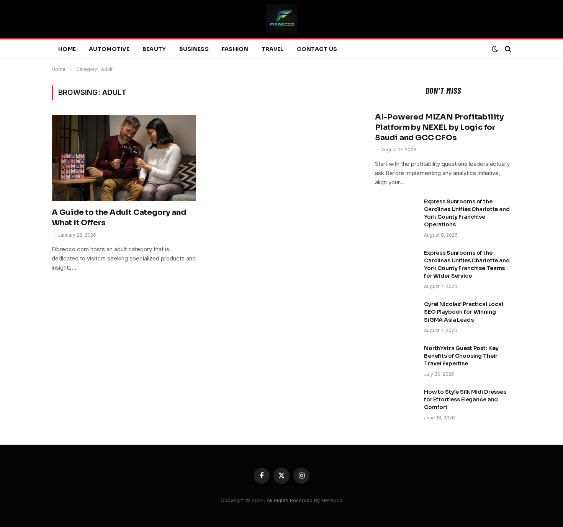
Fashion (235, 49)
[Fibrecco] (281, 19)
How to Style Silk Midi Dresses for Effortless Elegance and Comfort (465, 399)
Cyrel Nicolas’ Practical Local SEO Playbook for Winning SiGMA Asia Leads (463, 312)
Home (67, 49)
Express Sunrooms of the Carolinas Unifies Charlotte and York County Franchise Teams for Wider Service (467, 264)
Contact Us (317, 49)
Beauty (154, 49)
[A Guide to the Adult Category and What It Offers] (124, 158)
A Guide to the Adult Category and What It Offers (119, 217)
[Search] (507, 49)
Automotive (109, 49)
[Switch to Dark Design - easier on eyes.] (495, 49)
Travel (273, 49)
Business (194, 49)
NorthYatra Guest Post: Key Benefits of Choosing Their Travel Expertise (461, 356)
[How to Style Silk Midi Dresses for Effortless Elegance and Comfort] (396, 401)
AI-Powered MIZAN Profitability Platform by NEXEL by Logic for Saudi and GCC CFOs (439, 127)
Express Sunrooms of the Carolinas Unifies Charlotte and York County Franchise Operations (467, 213)
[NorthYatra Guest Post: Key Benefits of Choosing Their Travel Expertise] (396, 358)
